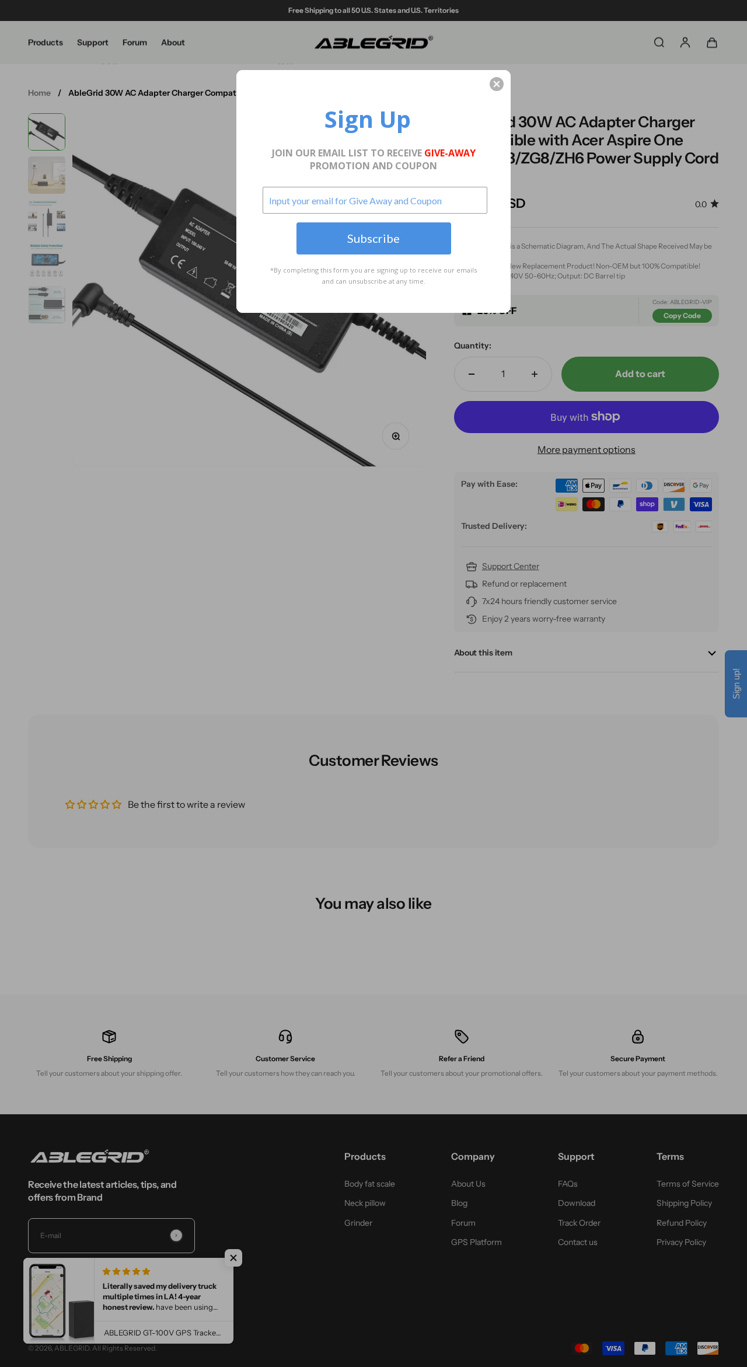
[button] (497, 84)
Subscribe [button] (373, 238)
